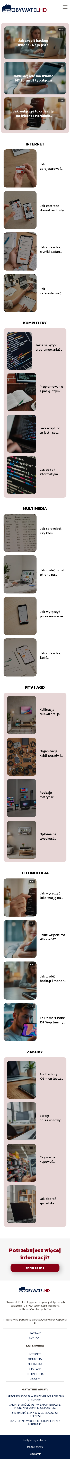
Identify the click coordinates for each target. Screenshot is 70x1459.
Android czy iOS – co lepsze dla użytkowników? (51, 1076)
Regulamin (35, 1454)
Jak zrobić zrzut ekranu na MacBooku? (52, 572)
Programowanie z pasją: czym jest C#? (51, 388)
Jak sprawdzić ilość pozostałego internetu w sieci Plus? (52, 655)
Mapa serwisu (35, 1447)
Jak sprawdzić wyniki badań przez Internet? (51, 249)
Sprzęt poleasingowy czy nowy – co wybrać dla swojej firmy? (50, 1117)
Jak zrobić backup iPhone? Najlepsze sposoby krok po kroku (33, 42)
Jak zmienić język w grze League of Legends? (35, 1414)
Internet (35, 144)
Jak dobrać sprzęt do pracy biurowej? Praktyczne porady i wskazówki (48, 1200)
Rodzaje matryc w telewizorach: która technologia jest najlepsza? (51, 794)
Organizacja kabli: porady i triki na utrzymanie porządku (50, 753)
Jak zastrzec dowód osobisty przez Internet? (52, 207)
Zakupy (35, 1052)
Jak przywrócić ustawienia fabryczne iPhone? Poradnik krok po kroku (35, 1406)
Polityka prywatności (35, 1440)
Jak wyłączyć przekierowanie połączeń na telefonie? (51, 613)
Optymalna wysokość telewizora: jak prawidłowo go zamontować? (51, 836)
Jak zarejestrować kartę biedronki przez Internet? (51, 166)
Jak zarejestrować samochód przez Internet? (52, 291)
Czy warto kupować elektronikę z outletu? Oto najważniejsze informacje (50, 1159)
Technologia (35, 873)
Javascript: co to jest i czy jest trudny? (50, 430)
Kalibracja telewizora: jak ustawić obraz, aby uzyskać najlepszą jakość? (51, 711)
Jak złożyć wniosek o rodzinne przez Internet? (35, 1422)
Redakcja (35, 1333)
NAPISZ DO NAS (35, 1268)
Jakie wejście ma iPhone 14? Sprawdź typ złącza (33, 78)
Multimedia (35, 508)
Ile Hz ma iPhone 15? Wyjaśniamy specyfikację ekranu (52, 1020)
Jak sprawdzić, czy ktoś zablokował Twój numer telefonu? (52, 530)
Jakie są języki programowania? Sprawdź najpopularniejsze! (49, 347)
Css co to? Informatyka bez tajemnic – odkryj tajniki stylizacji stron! (51, 471)
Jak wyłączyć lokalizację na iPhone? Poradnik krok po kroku (33, 113)
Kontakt (35, 1337)
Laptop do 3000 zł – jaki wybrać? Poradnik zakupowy (35, 1397)
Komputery (35, 323)
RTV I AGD (35, 687)
